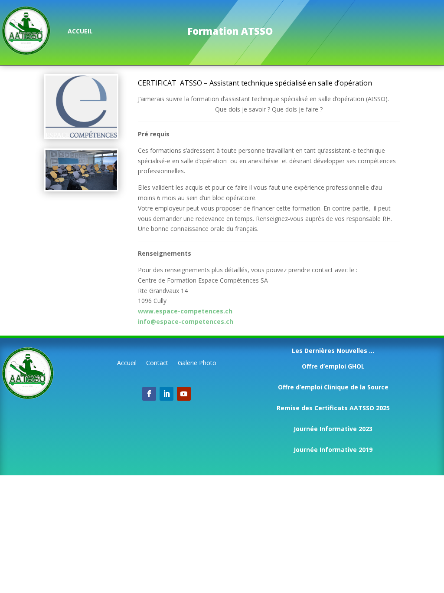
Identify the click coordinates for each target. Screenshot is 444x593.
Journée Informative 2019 (333, 449)
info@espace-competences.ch (185, 321)
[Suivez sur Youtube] (184, 394)
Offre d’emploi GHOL (333, 366)
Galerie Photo (197, 363)
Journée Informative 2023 (333, 429)
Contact (157, 363)
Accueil (127, 363)
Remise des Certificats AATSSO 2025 (333, 408)
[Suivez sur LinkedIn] (166, 394)
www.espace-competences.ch (185, 311)
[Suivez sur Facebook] (149, 394)
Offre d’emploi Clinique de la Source (333, 387)
